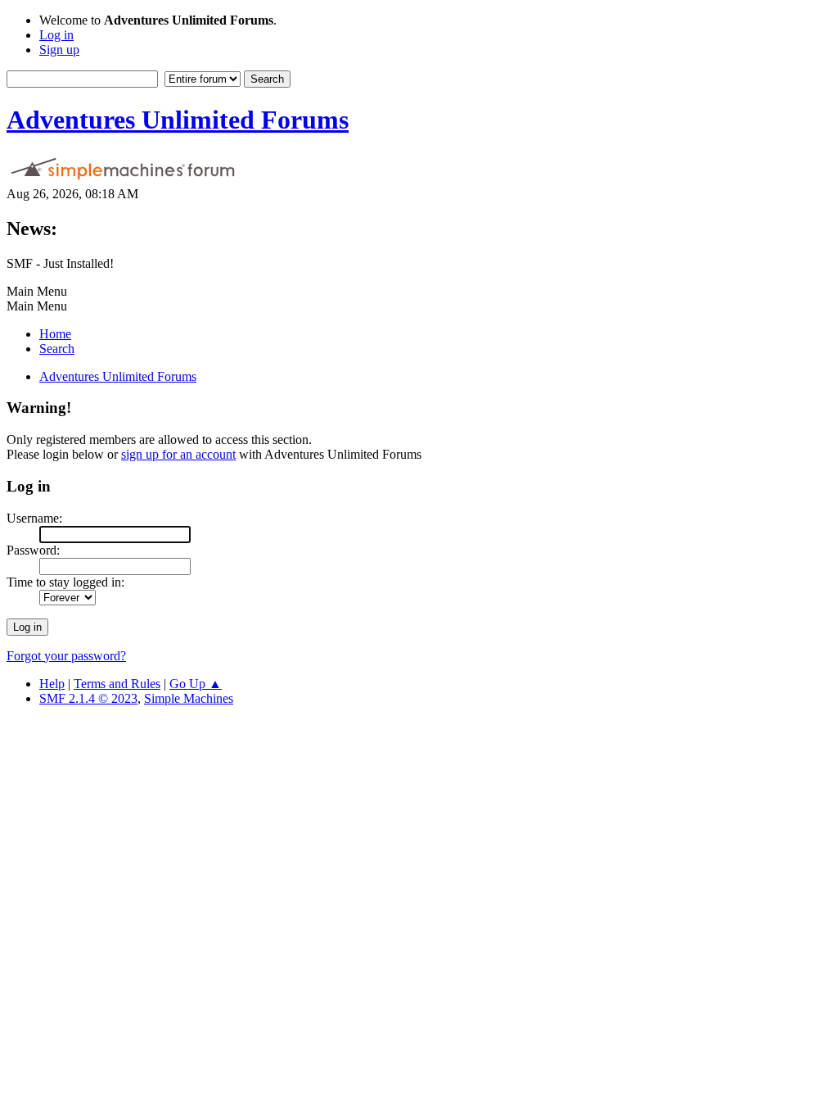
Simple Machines (188, 698)
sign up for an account (178, 454)
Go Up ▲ (195, 684)
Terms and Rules (117, 684)
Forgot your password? (66, 656)
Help (52, 684)
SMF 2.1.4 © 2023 (88, 698)
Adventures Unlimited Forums (178, 119)
